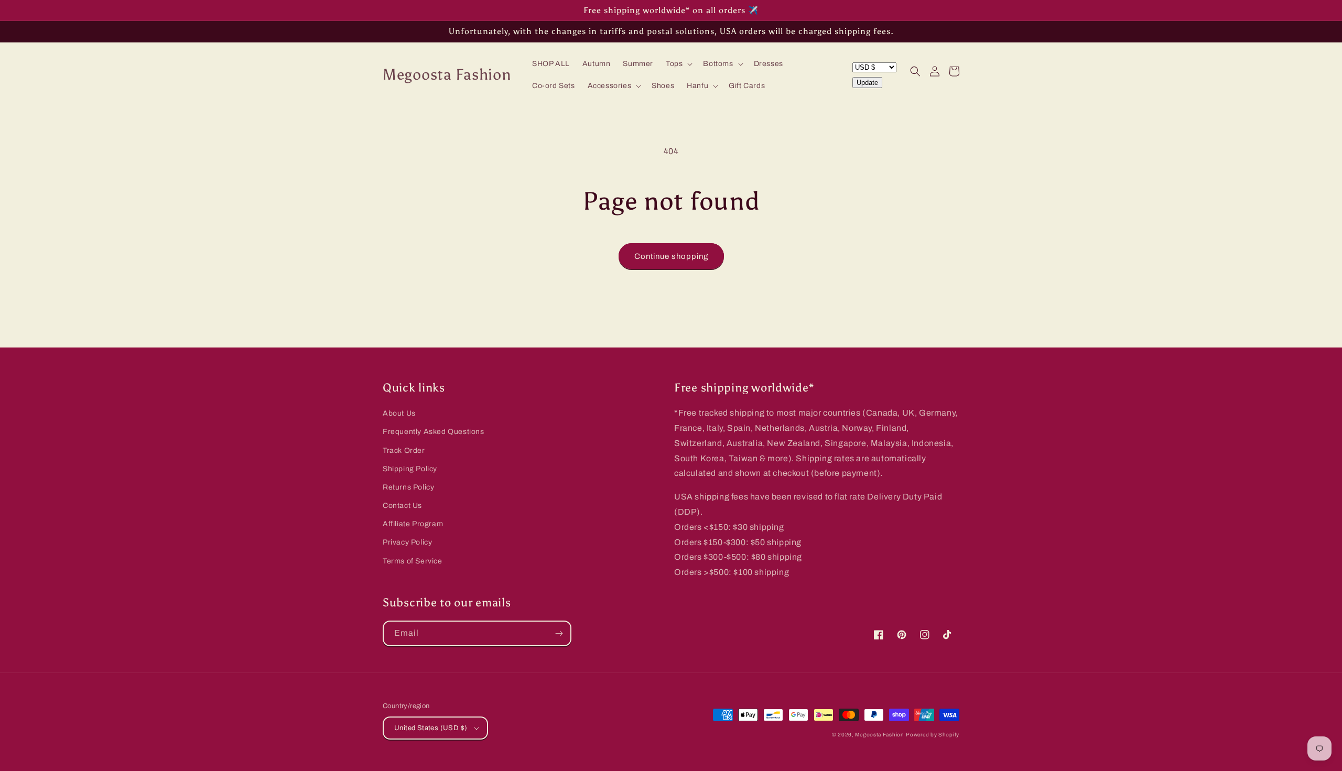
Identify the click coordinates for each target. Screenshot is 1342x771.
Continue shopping (671, 256)
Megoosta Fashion (879, 734)
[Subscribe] (558, 633)
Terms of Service (412, 561)
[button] (678, 64)
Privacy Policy (407, 542)
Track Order (404, 450)
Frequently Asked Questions (433, 432)
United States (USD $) (430, 728)
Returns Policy (408, 487)
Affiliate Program (413, 524)
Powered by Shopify (932, 734)
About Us (399, 413)
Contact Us (402, 505)
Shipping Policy (410, 469)
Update (867, 82)
